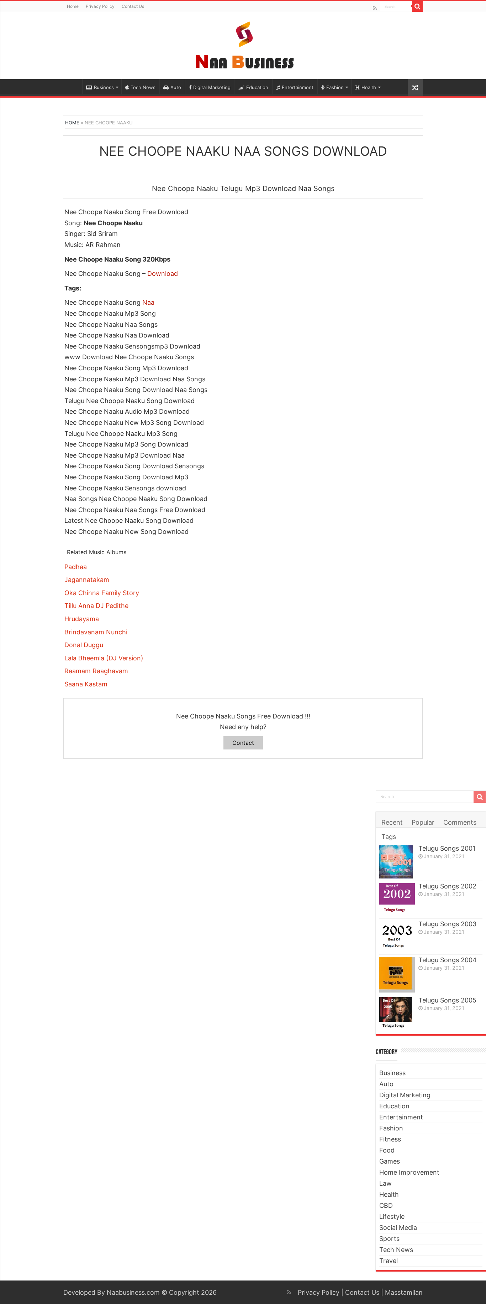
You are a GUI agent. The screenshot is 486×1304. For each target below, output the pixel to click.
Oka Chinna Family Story (101, 593)
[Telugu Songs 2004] (397, 975)
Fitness (390, 1139)
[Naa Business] (243, 44)
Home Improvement (409, 1172)
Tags (388, 836)
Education (257, 87)
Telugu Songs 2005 (447, 1000)
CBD (386, 1205)
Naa (148, 302)
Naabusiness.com (133, 1292)
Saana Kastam (85, 684)
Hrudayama (81, 619)
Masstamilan (404, 1292)
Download (162, 273)
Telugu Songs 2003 (447, 924)
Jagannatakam (86, 579)
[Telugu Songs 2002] (397, 899)
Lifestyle (392, 1216)
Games (389, 1161)
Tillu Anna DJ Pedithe (96, 605)
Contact (243, 742)
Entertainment (297, 87)
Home (73, 6)
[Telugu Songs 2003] (397, 937)
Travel (388, 1260)
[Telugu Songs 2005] (397, 1012)
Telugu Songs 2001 (446, 848)
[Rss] (374, 8)
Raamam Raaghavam (96, 671)
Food (387, 1150)
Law (385, 1183)
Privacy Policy (100, 6)
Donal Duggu (83, 645)
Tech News (143, 87)
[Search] (417, 6)
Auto (175, 87)
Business (104, 87)
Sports (389, 1238)
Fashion (335, 87)
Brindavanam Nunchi (95, 632)
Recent (392, 822)
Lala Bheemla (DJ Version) (103, 658)
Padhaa (75, 567)
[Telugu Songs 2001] (397, 861)
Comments (459, 822)
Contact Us (133, 6)
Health (368, 87)
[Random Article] (415, 87)
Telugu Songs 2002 (447, 886)
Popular (423, 822)
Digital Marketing (212, 87)
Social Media (398, 1227)
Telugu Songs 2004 (447, 960)
